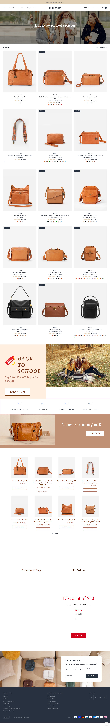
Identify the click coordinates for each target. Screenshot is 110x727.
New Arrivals (21, 8)
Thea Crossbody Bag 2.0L (90, 215)
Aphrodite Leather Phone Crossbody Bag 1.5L (90, 329)
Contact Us (6, 698)
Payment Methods (52, 698)
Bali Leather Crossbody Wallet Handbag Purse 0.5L (90, 155)
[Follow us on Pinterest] (100, 697)
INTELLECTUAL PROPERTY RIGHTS (12, 708)
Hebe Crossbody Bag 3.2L (19, 272)
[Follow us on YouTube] (104, 697)
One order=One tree (8, 711)
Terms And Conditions (8, 701)
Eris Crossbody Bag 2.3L (20, 215)
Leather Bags (12, 8)
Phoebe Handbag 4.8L (19, 97)
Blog (35, 8)
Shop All (29, 8)
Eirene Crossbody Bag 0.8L (90, 97)
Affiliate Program (7, 706)
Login (98, 8)
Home (4, 8)
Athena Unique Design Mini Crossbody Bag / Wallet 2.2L (55, 215)
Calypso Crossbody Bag (55, 329)
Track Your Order (52, 706)
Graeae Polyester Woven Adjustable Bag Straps (20, 155)
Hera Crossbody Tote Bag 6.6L (19, 329)
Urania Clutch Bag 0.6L (55, 155)
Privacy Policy (6, 703)
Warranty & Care (52, 701)
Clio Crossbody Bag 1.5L (55, 272)
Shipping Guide (51, 696)
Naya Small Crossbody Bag (90, 272)
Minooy (20, 94)
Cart (104, 8)
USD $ (85, 7)
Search (92, 8)
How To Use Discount (53, 708)
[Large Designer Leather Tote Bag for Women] (27, 429)
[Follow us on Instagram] (95, 697)
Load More (55, 533)
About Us (5, 696)
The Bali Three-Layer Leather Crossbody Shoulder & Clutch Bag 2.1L (55, 97)
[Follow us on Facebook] (91, 697)
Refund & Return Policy (53, 703)
